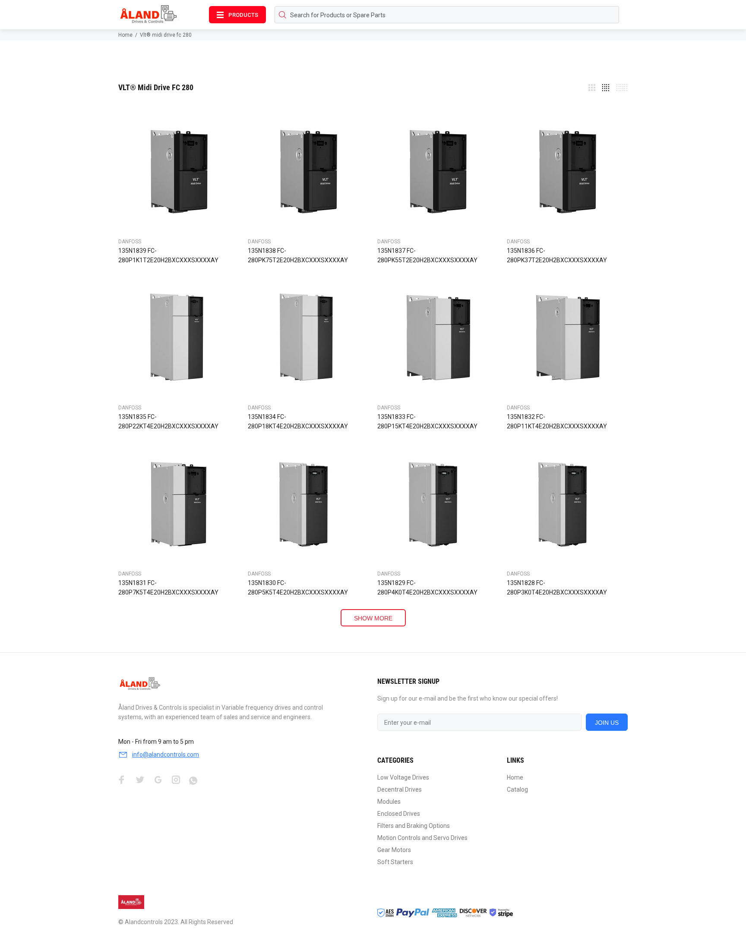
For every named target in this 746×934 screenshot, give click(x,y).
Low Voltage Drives (403, 777)
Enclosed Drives (398, 813)
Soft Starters (395, 862)
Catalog (517, 789)
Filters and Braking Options (413, 825)
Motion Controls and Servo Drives (422, 837)
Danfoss (129, 242)
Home (125, 35)
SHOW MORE (373, 618)
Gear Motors (394, 849)
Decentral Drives (399, 789)
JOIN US (607, 722)
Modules (389, 801)
